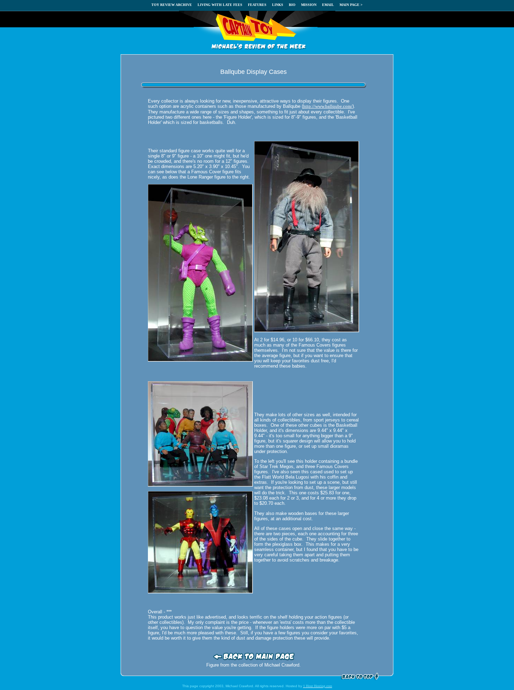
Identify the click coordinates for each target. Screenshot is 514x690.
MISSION (308, 5)
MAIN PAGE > (351, 5)
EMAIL (328, 5)
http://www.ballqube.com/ (327, 106)
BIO (292, 5)
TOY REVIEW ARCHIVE (171, 5)
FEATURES (257, 5)
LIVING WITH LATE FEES (220, 5)
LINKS (277, 5)
